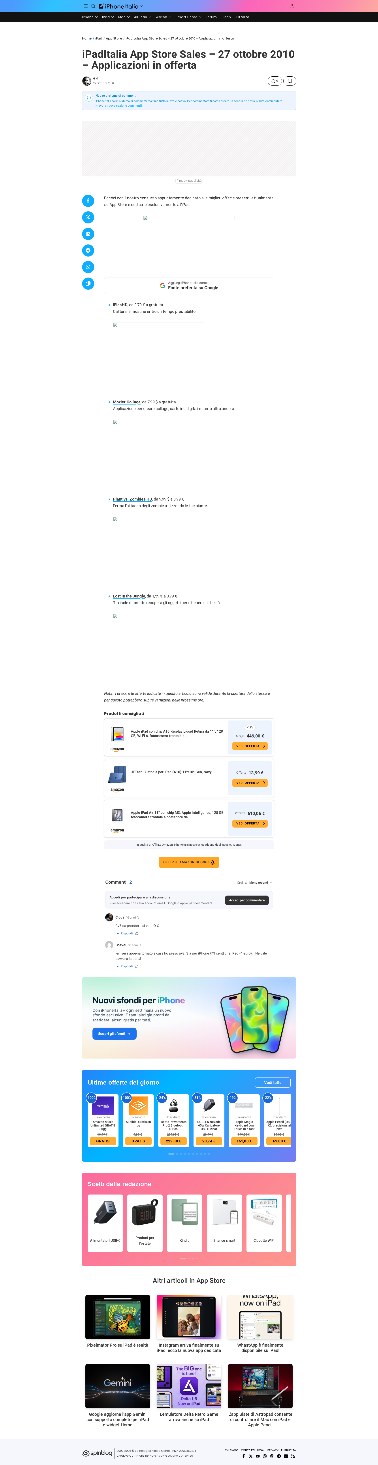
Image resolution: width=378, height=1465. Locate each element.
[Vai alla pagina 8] (201, 1154)
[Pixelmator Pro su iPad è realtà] (117, 1317)
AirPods (140, 17)
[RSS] (293, 1456)
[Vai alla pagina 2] (177, 1154)
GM (95, 78)
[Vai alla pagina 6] (193, 1154)
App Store (114, 38)
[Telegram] (279, 1456)
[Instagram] (265, 1456)
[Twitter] (251, 1456)
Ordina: (242, 882)
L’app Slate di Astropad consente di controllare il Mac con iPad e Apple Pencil (260, 1419)
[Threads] (272, 1456)
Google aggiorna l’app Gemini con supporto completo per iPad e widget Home (118, 1419)
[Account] (291, 6)
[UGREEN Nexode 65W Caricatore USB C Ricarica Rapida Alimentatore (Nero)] (209, 1105)
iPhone (88, 17)
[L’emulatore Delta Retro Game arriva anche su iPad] (189, 1386)
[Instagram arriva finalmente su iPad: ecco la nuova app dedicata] (189, 1317)
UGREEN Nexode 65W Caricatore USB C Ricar (209, 1125)
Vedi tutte (273, 1082)
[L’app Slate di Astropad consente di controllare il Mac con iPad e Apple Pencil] (260, 1386)
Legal (261, 1450)
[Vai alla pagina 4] (185, 1154)
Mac (122, 17)
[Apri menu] (141, 6)
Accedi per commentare (247, 900)
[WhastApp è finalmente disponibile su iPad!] (260, 1317)
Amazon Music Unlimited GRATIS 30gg (102, 1125)
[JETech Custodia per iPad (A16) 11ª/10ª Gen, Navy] (117, 775)
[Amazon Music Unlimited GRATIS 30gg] (103, 1105)
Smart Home (186, 17)
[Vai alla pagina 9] (205, 1154)
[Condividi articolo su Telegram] (88, 250)
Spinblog (141, 1451)
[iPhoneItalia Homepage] (118, 6)
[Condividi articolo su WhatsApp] (88, 267)
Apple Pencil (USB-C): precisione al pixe (279, 1125)
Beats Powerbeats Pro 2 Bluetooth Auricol (173, 1125)
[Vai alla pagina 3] (181, 1154)
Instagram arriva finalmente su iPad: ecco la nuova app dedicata (189, 1347)
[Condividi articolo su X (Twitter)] (88, 217)
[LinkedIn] (286, 1456)
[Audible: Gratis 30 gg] (138, 1105)
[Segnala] (137, 933)
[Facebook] (243, 1456)
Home (87, 38)
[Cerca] (93, 6)
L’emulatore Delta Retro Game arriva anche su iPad (189, 1417)
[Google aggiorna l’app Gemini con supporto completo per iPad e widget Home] (117, 1386)
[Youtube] (258, 1456)
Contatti (248, 1450)
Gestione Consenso (179, 1455)
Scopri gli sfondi (111, 1033)
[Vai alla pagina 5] (189, 1154)
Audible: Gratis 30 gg (138, 1123)
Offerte (242, 17)
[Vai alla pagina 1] (171, 1154)
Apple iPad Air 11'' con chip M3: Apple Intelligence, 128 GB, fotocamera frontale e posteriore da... (177, 815)
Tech (226, 17)
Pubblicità (288, 1450)
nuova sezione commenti (124, 105)
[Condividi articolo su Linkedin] (88, 234)
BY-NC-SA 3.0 (154, 1455)
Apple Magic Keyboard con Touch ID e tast (244, 1125)
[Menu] (86, 6)
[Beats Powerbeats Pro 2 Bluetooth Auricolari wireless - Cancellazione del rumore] (173, 1105)
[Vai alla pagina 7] (197, 1154)
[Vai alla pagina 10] (209, 1154)
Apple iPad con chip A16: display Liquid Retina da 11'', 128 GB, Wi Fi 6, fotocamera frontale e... (177, 733)
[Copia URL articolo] (88, 284)
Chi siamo (231, 1450)
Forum (211, 17)
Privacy (272, 1450)
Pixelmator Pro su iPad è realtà (117, 1345)
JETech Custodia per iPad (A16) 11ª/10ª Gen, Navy (171, 772)
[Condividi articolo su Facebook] (88, 201)
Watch (161, 17)
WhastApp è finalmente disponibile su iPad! (260, 1347)
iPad (106, 17)
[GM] (86, 81)
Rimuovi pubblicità (189, 180)
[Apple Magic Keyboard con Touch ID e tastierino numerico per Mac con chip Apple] (244, 1105)
